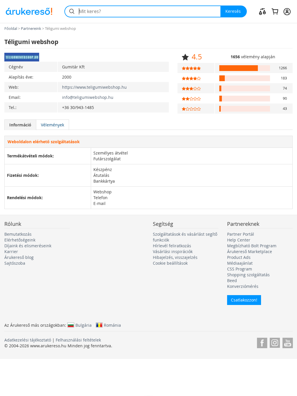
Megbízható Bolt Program (251, 245)
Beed (232, 280)
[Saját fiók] (287, 11)
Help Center (238, 240)
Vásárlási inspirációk (173, 251)
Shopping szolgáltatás (248, 274)
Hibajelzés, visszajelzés (175, 257)
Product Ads (239, 257)
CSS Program (239, 269)
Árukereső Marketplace (249, 251)
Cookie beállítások (170, 263)
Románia (112, 325)
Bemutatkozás (18, 234)
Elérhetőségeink (19, 240)
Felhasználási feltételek (78, 340)
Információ (20, 125)
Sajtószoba (14, 263)
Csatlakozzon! (244, 300)
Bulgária (83, 325)
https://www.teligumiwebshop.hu (94, 87)
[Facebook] (262, 342)
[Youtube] (287, 342)
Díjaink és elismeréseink (27, 245)
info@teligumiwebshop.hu (87, 97)
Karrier (11, 251)
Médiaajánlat (240, 263)
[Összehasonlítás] (262, 11)
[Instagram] (275, 342)
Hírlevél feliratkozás (172, 245)
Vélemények (52, 125)
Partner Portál (240, 234)
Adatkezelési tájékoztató (27, 340)
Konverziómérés (242, 286)
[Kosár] (274, 11)
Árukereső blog (19, 257)
